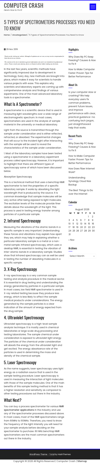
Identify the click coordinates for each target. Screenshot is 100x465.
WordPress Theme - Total (41, 454)
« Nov (71, 239)
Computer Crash (23, 5)
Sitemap (82, 461)
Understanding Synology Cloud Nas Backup (79, 181)
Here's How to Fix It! (13, 10)
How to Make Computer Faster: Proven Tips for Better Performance (81, 73)
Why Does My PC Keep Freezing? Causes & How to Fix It (82, 60)
